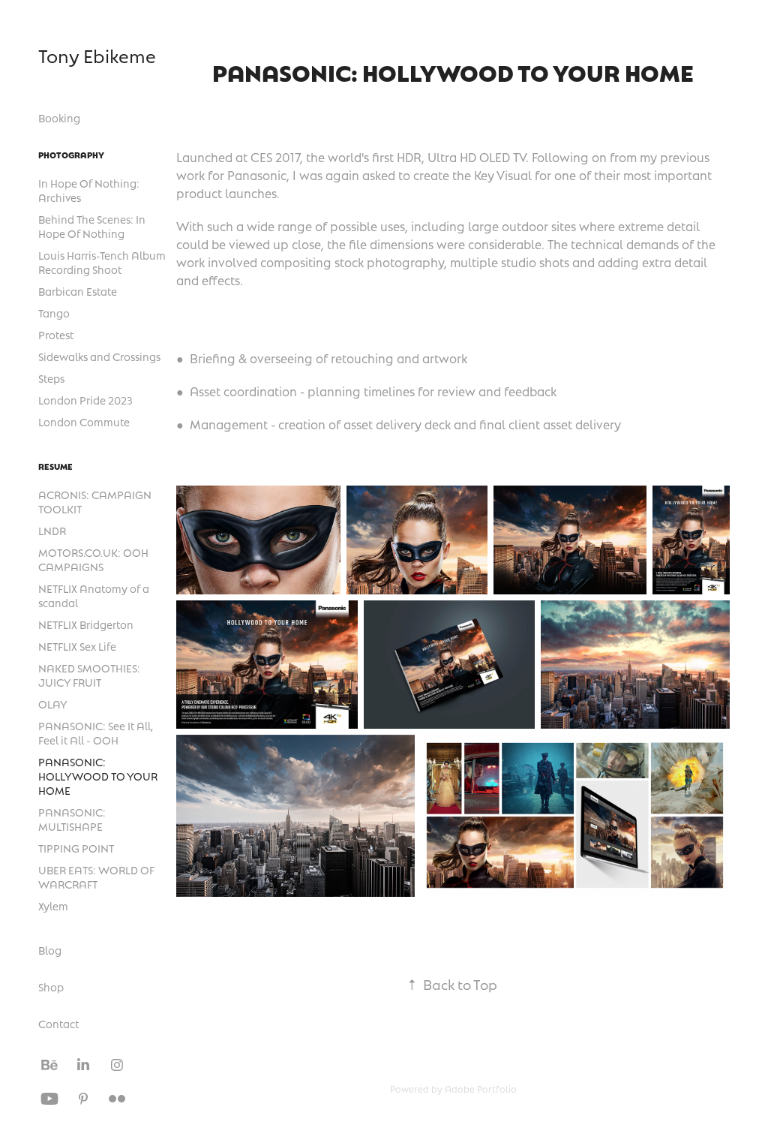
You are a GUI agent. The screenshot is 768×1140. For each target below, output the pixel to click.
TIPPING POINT (76, 848)
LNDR (52, 530)
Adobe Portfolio (481, 1089)
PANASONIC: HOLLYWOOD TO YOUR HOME (98, 776)
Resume (55, 466)
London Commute (84, 422)
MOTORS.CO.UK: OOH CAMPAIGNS (93, 559)
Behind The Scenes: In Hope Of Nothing (92, 226)
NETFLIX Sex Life (77, 646)
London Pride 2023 (85, 400)
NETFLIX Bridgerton (86, 624)
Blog (50, 950)
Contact (58, 1023)
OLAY (53, 704)
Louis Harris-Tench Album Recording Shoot (102, 262)
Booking (59, 118)
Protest (56, 334)
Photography (71, 154)
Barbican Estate (77, 291)
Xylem (53, 906)
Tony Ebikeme (97, 55)
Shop (51, 987)
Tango (54, 313)
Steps (51, 378)
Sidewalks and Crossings (99, 356)
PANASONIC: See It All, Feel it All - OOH (95, 733)
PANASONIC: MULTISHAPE (72, 819)
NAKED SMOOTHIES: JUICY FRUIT (89, 675)
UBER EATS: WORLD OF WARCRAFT (96, 877)
